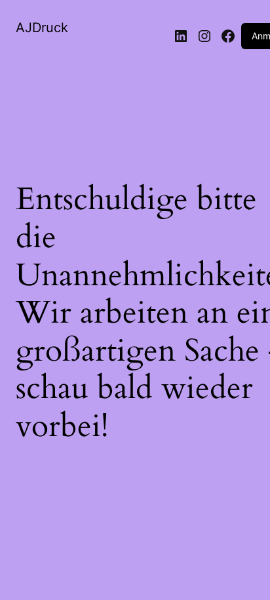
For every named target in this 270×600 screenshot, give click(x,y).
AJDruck (42, 27)
